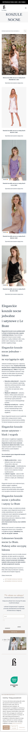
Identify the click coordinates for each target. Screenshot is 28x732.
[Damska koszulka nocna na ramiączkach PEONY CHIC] (14, 107)
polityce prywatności (17, 723)
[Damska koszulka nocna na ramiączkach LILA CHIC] (14, 160)
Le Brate (4, 10)
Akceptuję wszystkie (6, 727)
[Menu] (25, 8)
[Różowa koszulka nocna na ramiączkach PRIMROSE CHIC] (14, 54)
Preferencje (22, 727)
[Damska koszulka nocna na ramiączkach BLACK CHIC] (14, 265)
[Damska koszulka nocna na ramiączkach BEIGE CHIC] (14, 213)
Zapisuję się (14, 631)
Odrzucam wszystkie (14, 727)
